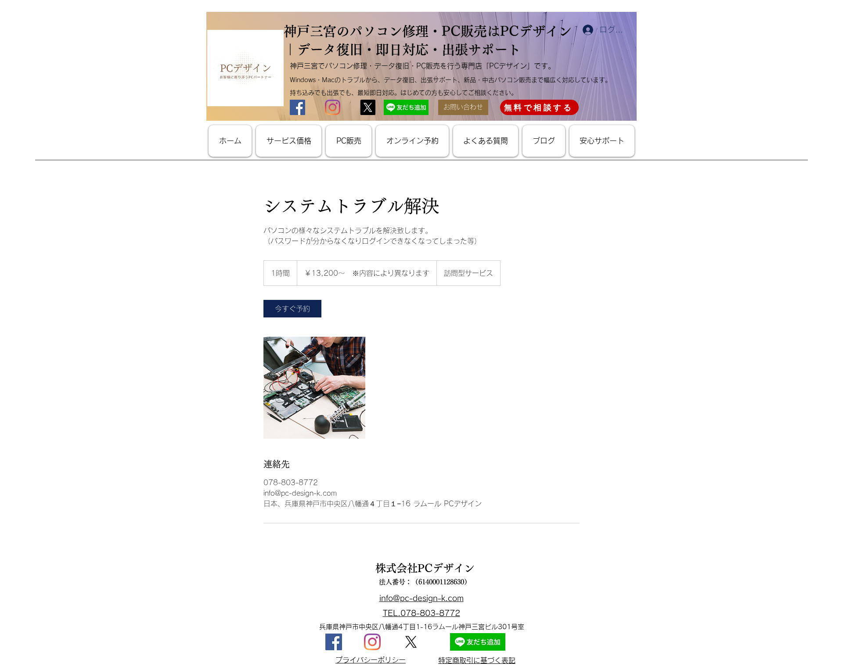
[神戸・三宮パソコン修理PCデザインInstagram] (372, 642)
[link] (292, 308)
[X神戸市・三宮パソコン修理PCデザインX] (367, 107)
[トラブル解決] (314, 388)
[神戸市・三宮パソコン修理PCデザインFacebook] (297, 107)
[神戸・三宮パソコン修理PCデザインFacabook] (333, 642)
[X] (411, 642)
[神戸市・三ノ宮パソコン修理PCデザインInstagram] (332, 107)
